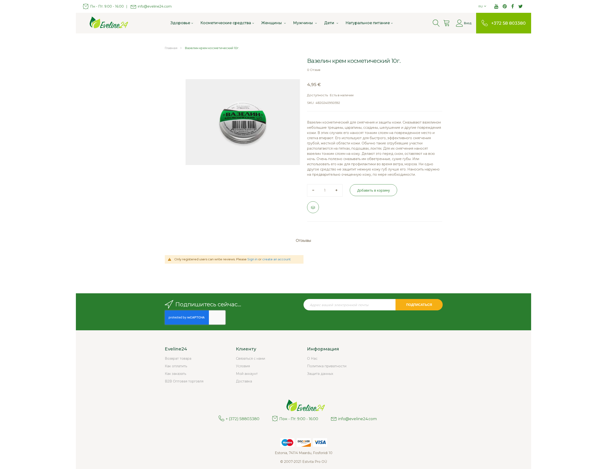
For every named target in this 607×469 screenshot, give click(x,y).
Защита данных (320, 374)
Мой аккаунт (247, 374)
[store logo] (106, 23)
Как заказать (175, 374)
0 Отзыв (313, 70)
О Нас (312, 358)
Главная (171, 48)
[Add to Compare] (313, 207)
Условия (243, 366)
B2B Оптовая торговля (184, 381)
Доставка (244, 381)
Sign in (252, 259)
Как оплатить (176, 366)
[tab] (303, 242)
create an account (276, 259)
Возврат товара (178, 358)
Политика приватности (326, 366)
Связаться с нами (250, 358)
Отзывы (303, 240)
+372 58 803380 (508, 23)
